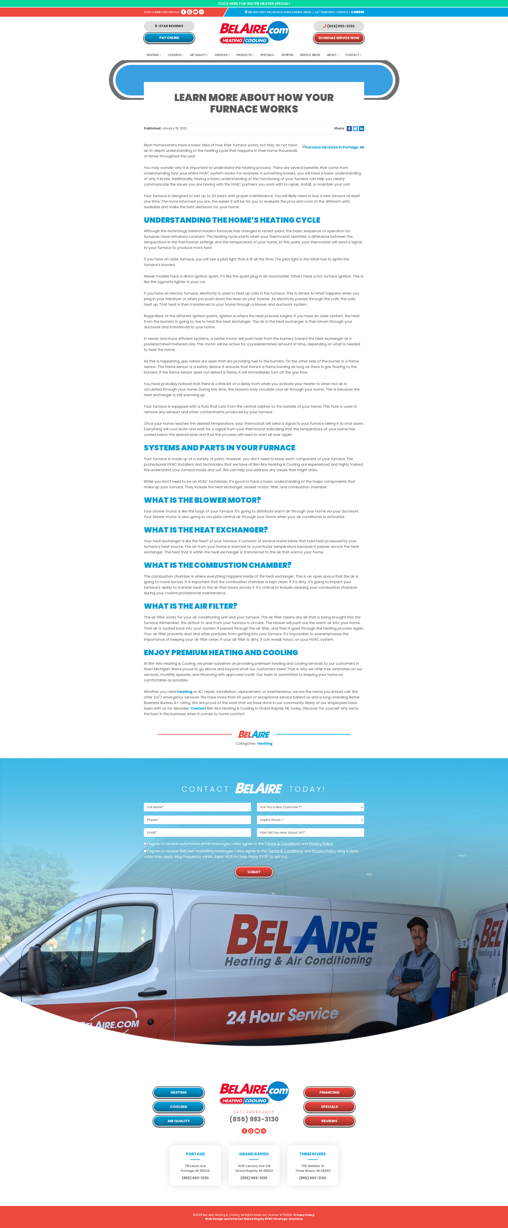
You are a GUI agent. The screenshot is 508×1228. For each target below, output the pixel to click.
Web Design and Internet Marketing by (254, 1219)
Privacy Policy (321, 843)
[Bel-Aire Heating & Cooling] (254, 32)
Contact (352, 55)
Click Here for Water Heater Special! (254, 3)
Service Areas (310, 55)
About (331, 55)
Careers (357, 12)
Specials (266, 55)
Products (243, 55)
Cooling (174, 55)
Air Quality (198, 55)
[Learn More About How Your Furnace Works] (333, 146)
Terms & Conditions (282, 843)
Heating (153, 55)
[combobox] (310, 807)
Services (221, 55)
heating (184, 691)
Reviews (287, 55)
